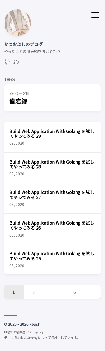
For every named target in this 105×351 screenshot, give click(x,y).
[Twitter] (16, 63)
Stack (19, 337)
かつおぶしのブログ (23, 44)
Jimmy (32, 337)
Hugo (8, 332)
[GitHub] (7, 63)
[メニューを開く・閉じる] (95, 14)
